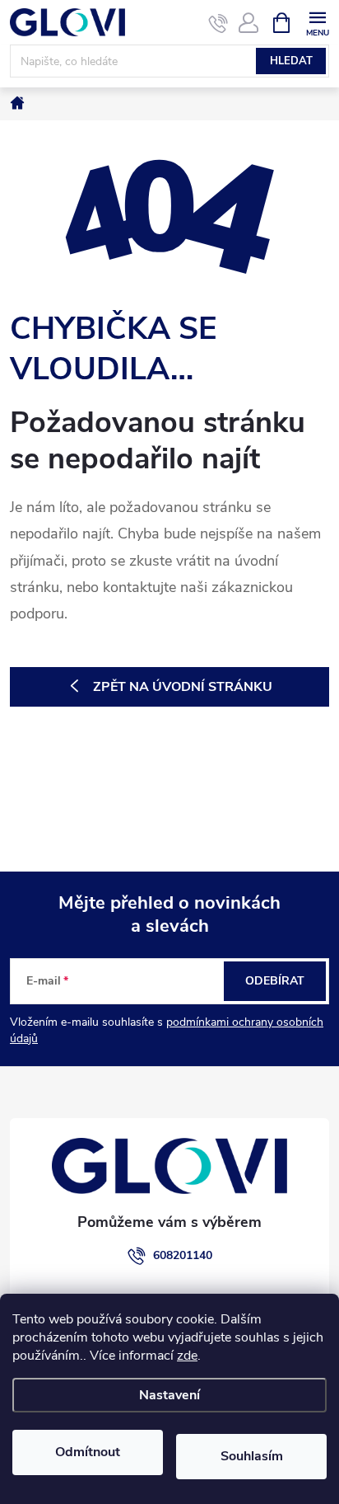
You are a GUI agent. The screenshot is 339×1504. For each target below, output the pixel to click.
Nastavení (169, 1395)
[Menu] (317, 22)
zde (187, 1356)
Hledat (291, 61)
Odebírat (274, 981)
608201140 (182, 1255)
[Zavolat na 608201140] (218, 23)
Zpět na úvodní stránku (182, 687)
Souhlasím (252, 1456)
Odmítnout (87, 1452)
